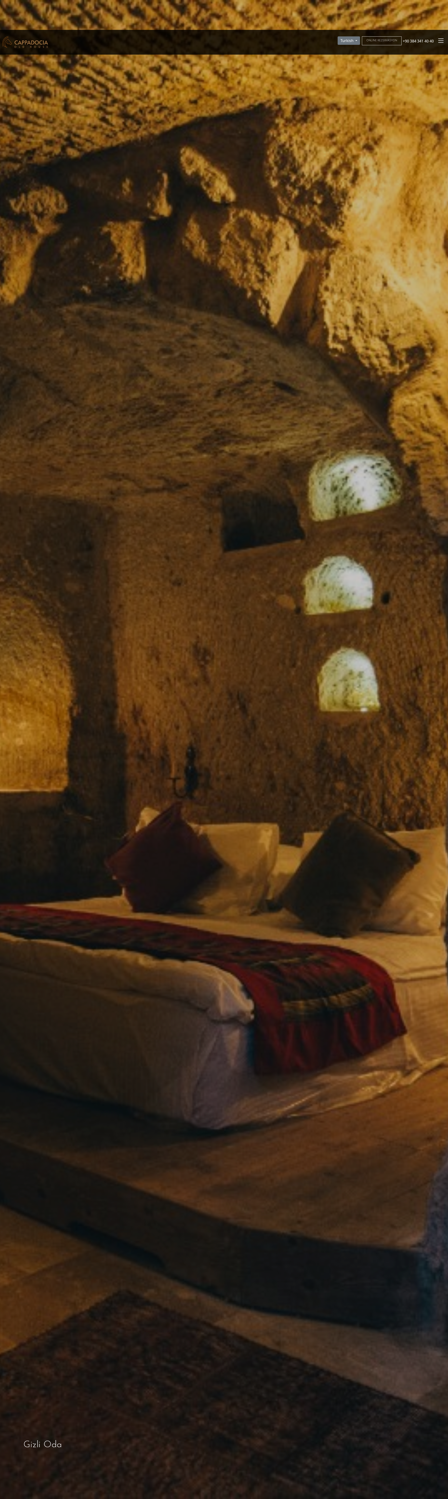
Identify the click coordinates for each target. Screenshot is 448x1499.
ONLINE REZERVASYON (381, 40)
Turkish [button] (347, 40)
